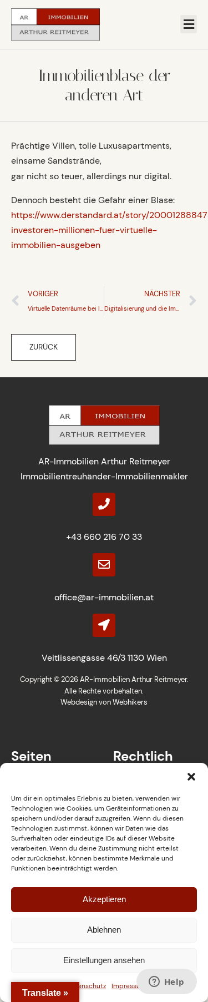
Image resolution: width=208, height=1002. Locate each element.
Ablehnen (104, 929)
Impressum (128, 985)
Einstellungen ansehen (104, 960)
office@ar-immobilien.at (104, 597)
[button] (191, 776)
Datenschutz (86, 985)
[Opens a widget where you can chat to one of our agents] (166, 982)
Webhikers (130, 702)
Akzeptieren (104, 899)
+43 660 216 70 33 (104, 537)
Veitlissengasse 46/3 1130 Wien (104, 658)
